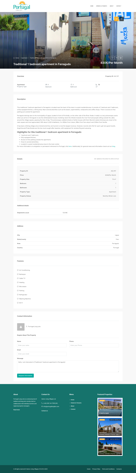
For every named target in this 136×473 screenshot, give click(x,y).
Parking (21, 290)
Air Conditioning (24, 270)
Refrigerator (23, 295)
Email (19, 350)
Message (20, 358)
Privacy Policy (96, 469)
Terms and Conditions (108, 469)
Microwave (22, 286)
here (70, 146)
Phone (71, 341)
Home (91, 6)
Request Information (25, 375)
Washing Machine (25, 299)
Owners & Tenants (101, 6)
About (111, 6)
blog (113, 146)
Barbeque (22, 274)
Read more (16, 409)
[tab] (116, 19)
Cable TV (22, 278)
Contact (118, 6)
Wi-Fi (21, 303)
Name (19, 341)
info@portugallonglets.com (51, 406)
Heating (21, 282)
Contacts (119, 469)
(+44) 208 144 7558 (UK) (50, 403)
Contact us (44, 410)
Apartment (24, 58)
